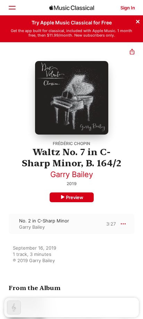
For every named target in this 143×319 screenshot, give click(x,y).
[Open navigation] (11, 7)
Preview (74, 197)
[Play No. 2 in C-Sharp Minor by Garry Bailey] (4, 224)
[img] (71, 7)
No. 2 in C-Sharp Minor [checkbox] (44, 220)
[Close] (138, 20)
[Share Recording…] (132, 52)
